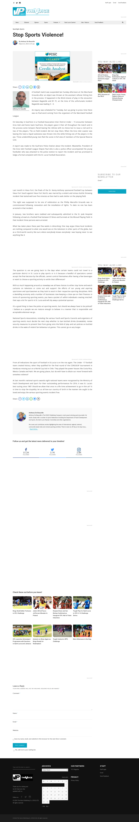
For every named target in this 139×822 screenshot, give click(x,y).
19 (55, 795)
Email (114, 2)
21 (62, 795)
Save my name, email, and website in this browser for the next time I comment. (40, 739)
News (17, 22)
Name (15, 713)
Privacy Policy (75, 780)
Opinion (36, 22)
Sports (46, 22)
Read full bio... (34, 429)
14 (62, 791)
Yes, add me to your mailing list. (25, 750)
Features (56, 22)
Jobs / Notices (85, 22)
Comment (16, 693)
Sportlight (16, 29)
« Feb (43, 806)
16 (44, 795)
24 (47, 798)
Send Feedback (122, 2)
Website (15, 730)
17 (47, 795)
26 (55, 798)
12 (55, 791)
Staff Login (108, 2)
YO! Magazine (75, 769)
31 (47, 801)
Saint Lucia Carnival (69, 22)
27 (58, 798)
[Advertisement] (92, 11)
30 (44, 801)
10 (47, 791)
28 (62, 798)
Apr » (47, 806)
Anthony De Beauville (36, 413)
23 (44, 798)
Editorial (26, 22)
